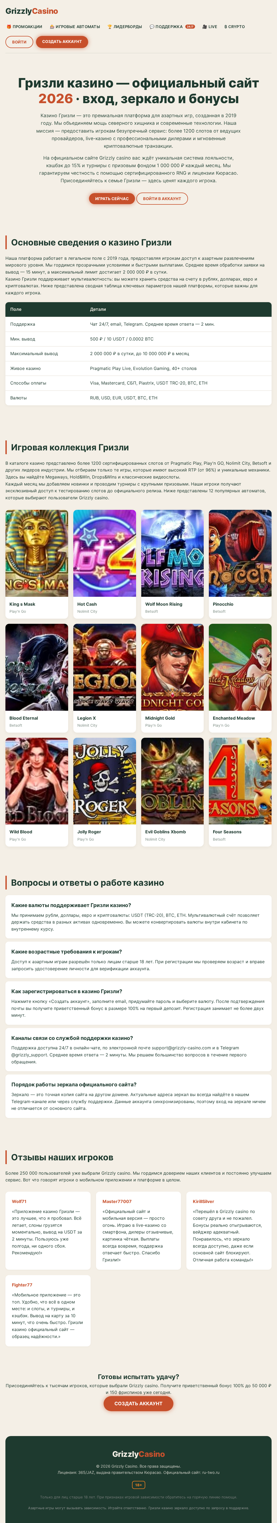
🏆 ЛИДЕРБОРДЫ (124, 26)
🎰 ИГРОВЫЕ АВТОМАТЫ (75, 26)
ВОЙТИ (19, 42)
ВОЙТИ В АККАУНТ (162, 198)
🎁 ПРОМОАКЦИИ (24, 26)
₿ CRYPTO (235, 26)
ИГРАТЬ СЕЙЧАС (112, 198)
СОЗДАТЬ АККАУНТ (62, 41)
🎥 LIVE (209, 26)
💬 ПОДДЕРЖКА (172, 26)
